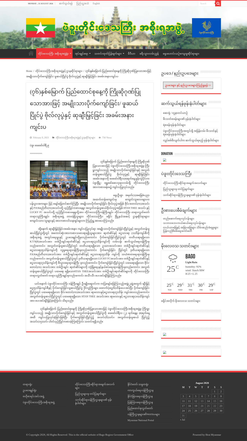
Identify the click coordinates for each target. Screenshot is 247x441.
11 (189, 401)
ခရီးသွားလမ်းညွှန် (149, 53)
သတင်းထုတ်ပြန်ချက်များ (108, 53)
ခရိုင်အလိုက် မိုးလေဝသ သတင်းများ (180, 300)
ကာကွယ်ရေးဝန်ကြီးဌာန (140, 390)
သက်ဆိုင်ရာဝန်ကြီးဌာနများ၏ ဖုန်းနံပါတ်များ (187, 195)
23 (221, 405)
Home (31, 53)
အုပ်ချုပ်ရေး (81, 53)
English (96, 3)
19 (196, 405)
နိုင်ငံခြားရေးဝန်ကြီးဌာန (140, 396)
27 (202, 410)
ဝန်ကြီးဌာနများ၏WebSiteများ (144, 414)
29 (214, 410)
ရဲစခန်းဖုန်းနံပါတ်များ (174, 124)
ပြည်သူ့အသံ (82, 3)
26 (196, 410)
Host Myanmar (213, 434)
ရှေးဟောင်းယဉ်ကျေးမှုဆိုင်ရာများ (181, 53)
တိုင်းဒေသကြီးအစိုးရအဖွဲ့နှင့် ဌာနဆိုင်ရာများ (58, 71)
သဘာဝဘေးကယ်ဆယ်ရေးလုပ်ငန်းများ (184, 223)
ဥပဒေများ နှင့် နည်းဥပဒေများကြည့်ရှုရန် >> (188, 85)
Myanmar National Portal (141, 420)
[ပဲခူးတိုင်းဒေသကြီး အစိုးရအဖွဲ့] (123, 27)
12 (196, 401)
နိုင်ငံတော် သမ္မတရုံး (138, 384)
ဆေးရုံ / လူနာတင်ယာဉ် (175, 112)
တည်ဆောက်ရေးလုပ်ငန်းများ (178, 218)
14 (208, 401)
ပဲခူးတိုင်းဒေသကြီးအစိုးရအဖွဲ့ (39, 402)
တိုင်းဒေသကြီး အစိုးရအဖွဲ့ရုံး (53, 53)
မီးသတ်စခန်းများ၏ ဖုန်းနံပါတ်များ (181, 118)
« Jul (182, 419)
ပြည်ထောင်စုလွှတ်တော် (140, 408)
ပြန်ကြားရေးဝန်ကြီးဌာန (140, 402)
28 (208, 410)
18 (189, 405)
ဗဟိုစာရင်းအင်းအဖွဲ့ (33, 396)
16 (221, 401)
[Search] (218, 3)
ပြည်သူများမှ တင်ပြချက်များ (178, 189)
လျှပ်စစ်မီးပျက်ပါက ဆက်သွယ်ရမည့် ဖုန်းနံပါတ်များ (191, 140)
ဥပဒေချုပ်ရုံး (30, 390)
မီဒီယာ (131, 53)
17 (183, 405)
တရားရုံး (27, 384)
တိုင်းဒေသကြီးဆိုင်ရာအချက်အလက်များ (185, 183)
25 (189, 410)
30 (221, 410)
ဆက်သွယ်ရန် (66, 3)
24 (183, 410)
